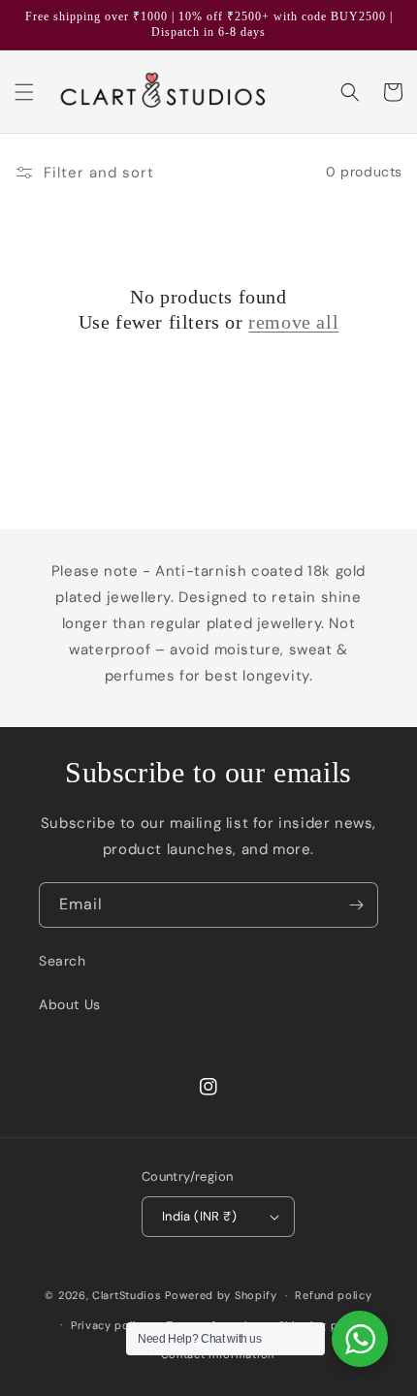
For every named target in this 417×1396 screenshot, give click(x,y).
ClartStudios (126, 1295)
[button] (24, 92)
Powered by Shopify (221, 1295)
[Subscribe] (356, 905)
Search (62, 960)
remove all (293, 322)
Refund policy (333, 1295)
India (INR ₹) (199, 1216)
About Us (70, 1004)
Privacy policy (110, 1325)
